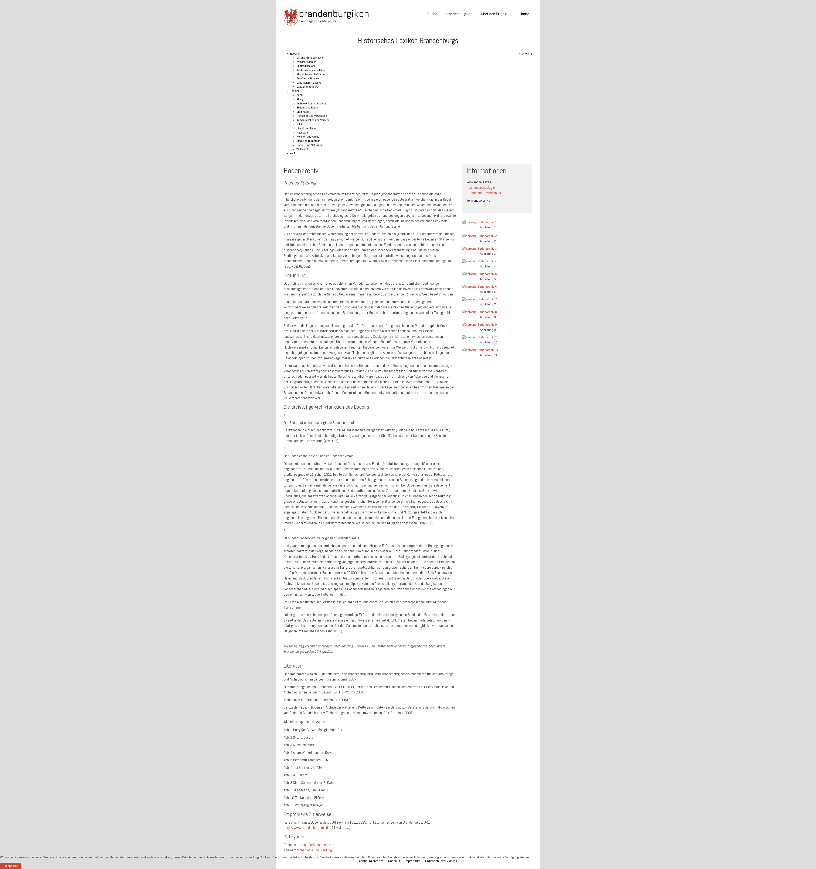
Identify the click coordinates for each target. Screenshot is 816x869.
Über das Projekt (494, 14)
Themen (295, 91)
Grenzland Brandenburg (485, 192)
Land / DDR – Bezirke (309, 82)
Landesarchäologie (482, 187)
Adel (299, 95)
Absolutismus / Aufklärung (311, 74)
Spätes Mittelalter (306, 66)
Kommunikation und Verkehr (312, 120)
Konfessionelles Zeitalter (310, 70)
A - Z (292, 153)
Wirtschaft (302, 149)
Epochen (295, 53)
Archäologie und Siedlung (311, 103)
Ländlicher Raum (306, 128)
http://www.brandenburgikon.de (307, 827)
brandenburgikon (459, 14)
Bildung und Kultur (307, 107)
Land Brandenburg (307, 86)
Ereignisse (302, 111)
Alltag (299, 99)
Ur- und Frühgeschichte (310, 57)
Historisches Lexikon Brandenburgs (408, 40)
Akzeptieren (10, 866)
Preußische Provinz (307, 78)
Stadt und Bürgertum (308, 140)
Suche (432, 14)
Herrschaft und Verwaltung (311, 115)
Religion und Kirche (307, 136)
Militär (299, 124)
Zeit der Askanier (306, 61)
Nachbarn (302, 132)
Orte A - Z (527, 53)
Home (524, 14)
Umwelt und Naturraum (309, 145)
